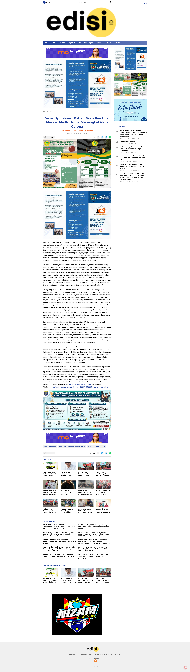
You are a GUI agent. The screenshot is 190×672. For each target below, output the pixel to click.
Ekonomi (117, 43)
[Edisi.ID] (95, 22)
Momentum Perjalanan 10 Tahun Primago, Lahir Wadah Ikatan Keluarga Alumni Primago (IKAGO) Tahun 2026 (85, 474)
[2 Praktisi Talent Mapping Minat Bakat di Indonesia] (103, 503)
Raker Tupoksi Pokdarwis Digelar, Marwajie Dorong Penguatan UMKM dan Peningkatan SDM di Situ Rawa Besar (85, 492)
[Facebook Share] (98, 137)
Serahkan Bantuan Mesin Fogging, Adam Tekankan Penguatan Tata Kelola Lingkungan (67, 511)
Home (46, 43)
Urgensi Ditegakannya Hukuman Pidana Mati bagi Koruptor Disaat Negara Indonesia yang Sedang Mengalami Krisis (132, 176)
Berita (53, 43)
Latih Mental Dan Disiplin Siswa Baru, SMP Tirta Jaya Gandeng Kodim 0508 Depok (133, 157)
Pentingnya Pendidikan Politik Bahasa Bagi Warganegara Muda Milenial (132, 166)
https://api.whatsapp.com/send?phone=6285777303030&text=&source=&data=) (80, 387)
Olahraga (100, 43)
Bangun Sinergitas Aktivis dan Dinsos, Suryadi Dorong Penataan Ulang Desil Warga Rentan (50, 492)
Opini (109, 43)
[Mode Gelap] (145, 2)
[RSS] (95, 661)
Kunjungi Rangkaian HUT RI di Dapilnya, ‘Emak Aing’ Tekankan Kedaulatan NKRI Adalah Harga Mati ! (103, 492)
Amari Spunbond (50, 446)
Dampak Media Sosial (128, 142)
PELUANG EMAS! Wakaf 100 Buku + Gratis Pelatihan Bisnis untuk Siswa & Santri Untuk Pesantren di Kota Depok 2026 (50, 474)
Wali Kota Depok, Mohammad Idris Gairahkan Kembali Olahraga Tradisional (132, 148)
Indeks (118, 654)
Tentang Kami (74, 654)
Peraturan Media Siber (97, 654)
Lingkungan (72, 43)
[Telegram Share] (105, 137)
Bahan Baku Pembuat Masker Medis (72, 446)
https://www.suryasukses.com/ (80, 384)
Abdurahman (65, 131)
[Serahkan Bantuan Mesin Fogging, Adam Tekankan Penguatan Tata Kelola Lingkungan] (68, 503)
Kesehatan (83, 43)
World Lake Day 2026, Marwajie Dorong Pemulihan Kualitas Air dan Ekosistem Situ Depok (67, 474)
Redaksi (84, 654)
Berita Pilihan (81, 131)
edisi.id (90, 446)
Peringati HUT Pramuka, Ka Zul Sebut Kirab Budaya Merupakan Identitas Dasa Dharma (50, 511)
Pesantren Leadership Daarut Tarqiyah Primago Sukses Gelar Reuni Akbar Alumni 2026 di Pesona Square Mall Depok (103, 474)
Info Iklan (110, 654)
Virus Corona (100, 446)
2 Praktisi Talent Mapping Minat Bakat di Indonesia (103, 510)
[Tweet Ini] (102, 137)
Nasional (62, 43)
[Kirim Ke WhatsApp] (109, 137)
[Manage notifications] (185, 667)
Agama (91, 43)
